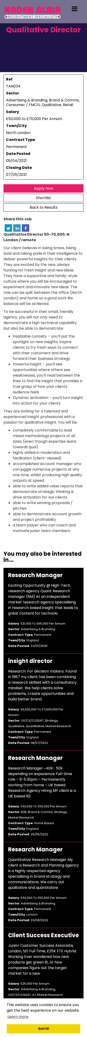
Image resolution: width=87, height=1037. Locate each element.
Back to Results (44, 207)
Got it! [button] (43, 1028)
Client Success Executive (43, 935)
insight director (30, 661)
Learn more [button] (18, 1016)
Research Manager (35, 575)
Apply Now (43, 188)
